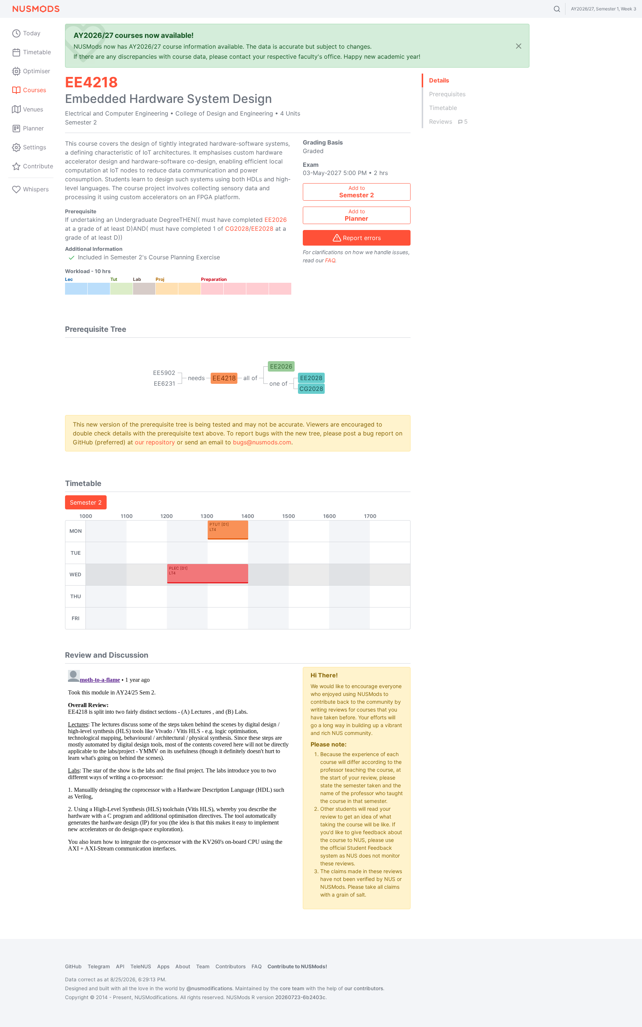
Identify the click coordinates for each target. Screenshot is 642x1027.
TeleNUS (140, 966)
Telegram (99, 966)
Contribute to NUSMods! (297, 966)
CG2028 (237, 228)
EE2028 (262, 228)
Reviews (448, 121)
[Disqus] (178, 760)
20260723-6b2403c (300, 997)
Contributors (230, 966)
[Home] (35, 9)
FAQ (330, 260)
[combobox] (563, 9)
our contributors (363, 988)
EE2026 (276, 219)
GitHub (73, 966)
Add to (356, 192)
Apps (163, 966)
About (182, 966)
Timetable (443, 107)
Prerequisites (447, 94)
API (120, 966)
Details (439, 80)
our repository (155, 442)
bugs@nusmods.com (262, 442)
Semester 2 (86, 502)
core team (292, 988)
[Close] (518, 46)
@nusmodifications (209, 988)
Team (203, 966)
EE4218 (224, 378)
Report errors (362, 238)
